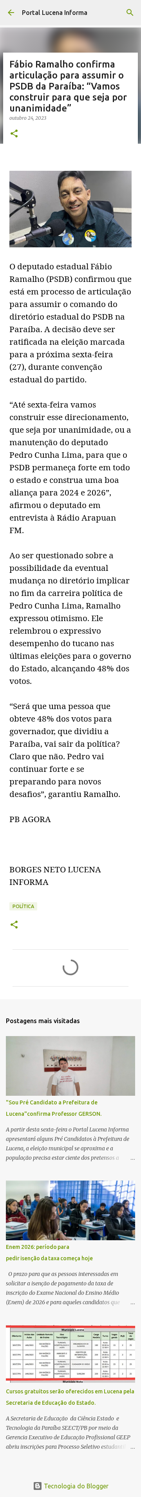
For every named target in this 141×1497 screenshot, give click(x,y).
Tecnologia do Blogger (75, 1486)
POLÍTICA (23, 906)
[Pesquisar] (130, 12)
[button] (14, 134)
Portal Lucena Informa (54, 12)
